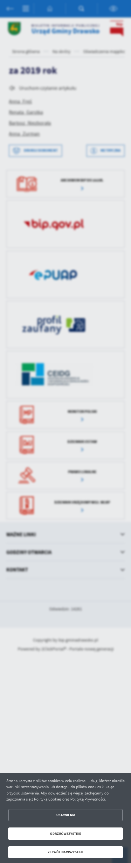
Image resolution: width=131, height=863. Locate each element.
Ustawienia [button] (65, 815)
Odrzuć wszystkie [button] (65, 833)
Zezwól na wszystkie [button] (66, 852)
